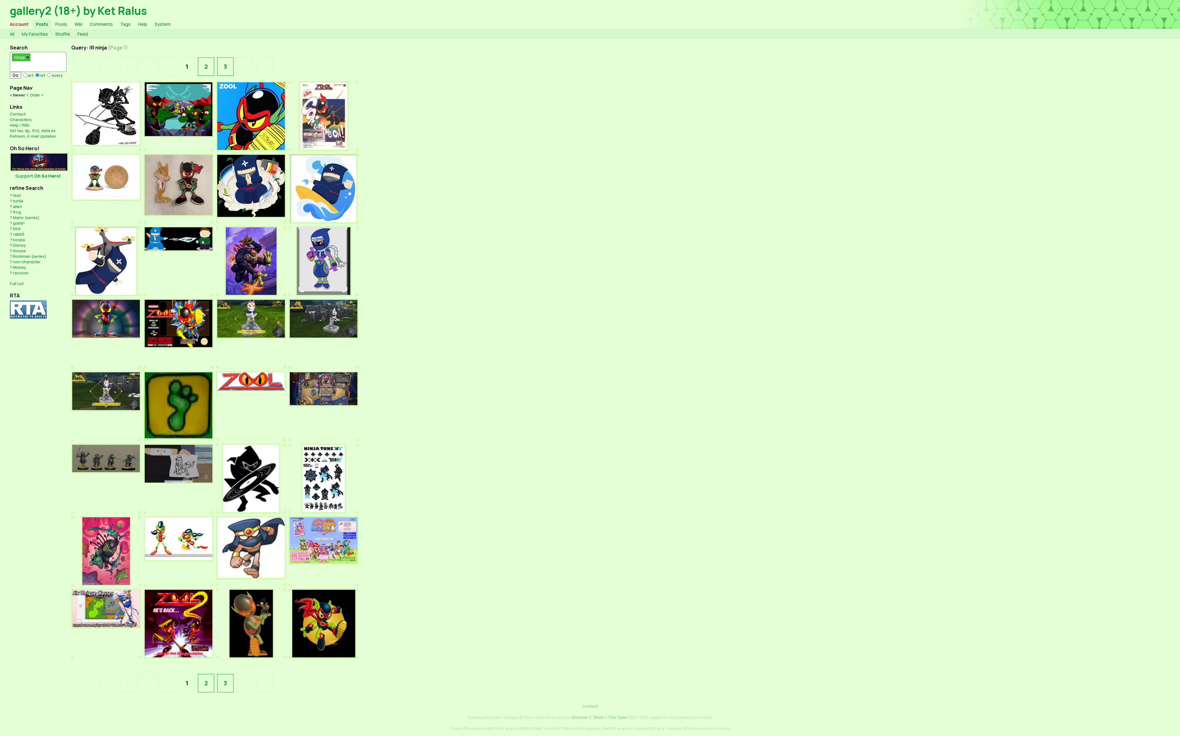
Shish (598, 717)
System (163, 24)
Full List (17, 283)
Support (38, 176)
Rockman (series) (29, 256)
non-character (27, 261)
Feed (82, 34)
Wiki (78, 24)
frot (35, 130)
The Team (617, 717)
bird (16, 228)
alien (17, 206)
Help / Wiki (20, 125)
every (57, 75)
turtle (18, 201)
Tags (125, 24)
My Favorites (35, 34)
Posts (42, 24)
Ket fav (16, 130)
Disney (19, 245)
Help (142, 24)
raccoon (21, 273)
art (30, 75)
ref (42, 75)
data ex (48, 130)
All (12, 34)
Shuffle (62, 34)
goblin (19, 223)
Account (19, 24)
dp (27, 130)
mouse (19, 250)
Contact (18, 114)
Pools (61, 24)
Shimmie (579, 717)
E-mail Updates (41, 136)
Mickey (19, 267)
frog (17, 212)
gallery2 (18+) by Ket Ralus (78, 10)
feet (17, 195)
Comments (101, 24)
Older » (36, 95)
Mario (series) (26, 217)
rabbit (18, 234)
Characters (21, 119)
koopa (19, 239)
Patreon (17, 136)
